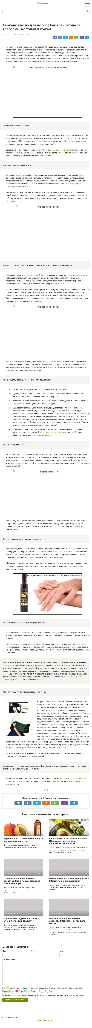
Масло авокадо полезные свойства (58, 150)
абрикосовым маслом (23, 413)
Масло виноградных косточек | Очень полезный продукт (21, 919)
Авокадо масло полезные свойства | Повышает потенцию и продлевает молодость (69, 841)
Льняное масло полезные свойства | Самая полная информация (69, 879)
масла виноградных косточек (53, 432)
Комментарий (8, 960)
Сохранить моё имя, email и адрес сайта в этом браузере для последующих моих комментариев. (45, 995)
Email (34, 951)
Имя (5, 951)
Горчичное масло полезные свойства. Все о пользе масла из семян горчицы (22, 881)
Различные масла (40, 35)
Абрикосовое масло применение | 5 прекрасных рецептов (23, 839)
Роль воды (11, 201)
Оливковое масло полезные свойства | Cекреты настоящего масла (67, 921)
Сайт (61, 951)
